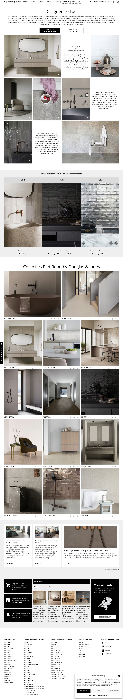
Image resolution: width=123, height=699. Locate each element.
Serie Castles (7, 646)
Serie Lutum (7, 654)
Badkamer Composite (30, 690)
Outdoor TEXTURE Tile (57, 678)
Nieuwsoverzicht (83, 648)
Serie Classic (27, 650)
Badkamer (71, 254)
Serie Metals (7, 662)
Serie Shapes (27, 672)
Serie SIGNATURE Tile (57, 670)
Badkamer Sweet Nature (31, 694)
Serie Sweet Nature (29, 674)
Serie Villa (26, 682)
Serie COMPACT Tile (57, 652)
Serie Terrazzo (28, 678)
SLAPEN (33, 2)
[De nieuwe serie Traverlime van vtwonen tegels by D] (69, 598)
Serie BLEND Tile (56, 646)
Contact (81, 650)
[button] (119, 676)
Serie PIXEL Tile (55, 664)
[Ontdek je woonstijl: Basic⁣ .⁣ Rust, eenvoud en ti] (40, 612)
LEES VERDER (9, 563)
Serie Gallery (7, 650)
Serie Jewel (7, 652)
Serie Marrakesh (28, 656)
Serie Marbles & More (10, 660)
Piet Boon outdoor (73, 30)
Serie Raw (26, 666)
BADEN (18, 2)
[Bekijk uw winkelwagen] (113, 2)
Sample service (83, 646)
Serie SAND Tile (55, 668)
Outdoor (104, 254)
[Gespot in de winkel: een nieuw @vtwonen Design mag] (40, 598)
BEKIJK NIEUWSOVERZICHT (111, 569)
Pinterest (18, 603)
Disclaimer (82, 654)
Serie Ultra (7, 680)
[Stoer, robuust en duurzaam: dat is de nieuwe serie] (83, 612)
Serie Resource (28, 668)
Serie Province (8, 668)
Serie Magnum (8, 656)
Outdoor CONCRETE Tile (58, 676)
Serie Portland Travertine (31, 664)
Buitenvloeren (62, 254)
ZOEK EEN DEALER (105, 617)
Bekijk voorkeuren (113, 690)
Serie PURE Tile (55, 666)
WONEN (10, 2)
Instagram (108, 646)
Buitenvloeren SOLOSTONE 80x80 (34, 686)
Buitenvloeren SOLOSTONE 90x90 (34, 688)
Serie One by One (9, 666)
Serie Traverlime (28, 680)
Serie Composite (28, 652)
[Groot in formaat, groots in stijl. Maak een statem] (69, 612)
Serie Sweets (27, 676)
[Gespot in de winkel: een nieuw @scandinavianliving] (54, 598)
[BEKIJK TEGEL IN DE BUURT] (58, 319)
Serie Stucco (7, 676)
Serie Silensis (7, 674)
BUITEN (41, 2)
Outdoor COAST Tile (57, 674)
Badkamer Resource (29, 692)
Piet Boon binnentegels (50, 30)
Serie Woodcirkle (28, 684)
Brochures (82, 656)
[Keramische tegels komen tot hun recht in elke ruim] (83, 598)
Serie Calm (7, 644)
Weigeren (98, 690)
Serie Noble (27, 658)
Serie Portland (28, 662)
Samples (22, 586)
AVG (80, 652)
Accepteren (83, 690)
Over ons (81, 642)
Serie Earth (27, 654)
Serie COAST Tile (56, 650)
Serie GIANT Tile (55, 658)
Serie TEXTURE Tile (56, 672)
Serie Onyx (27, 660)
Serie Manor (7, 658)
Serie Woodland (8, 682)
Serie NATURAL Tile (56, 662)
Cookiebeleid (92, 695)
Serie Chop (27, 648)
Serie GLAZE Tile (56, 660)
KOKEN (25, 2)
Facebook (108, 654)
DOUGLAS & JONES (53, 2)
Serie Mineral (7, 664)
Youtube (107, 650)
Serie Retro (7, 670)
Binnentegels (23, 254)
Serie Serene (7, 672)
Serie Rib (26, 670)
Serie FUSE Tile (55, 656)
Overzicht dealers (84, 644)
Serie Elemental (8, 648)
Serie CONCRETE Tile (57, 654)
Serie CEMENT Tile (56, 648)
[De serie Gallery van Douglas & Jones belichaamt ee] (54, 612)
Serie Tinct (7, 678)
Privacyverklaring (102, 695)
